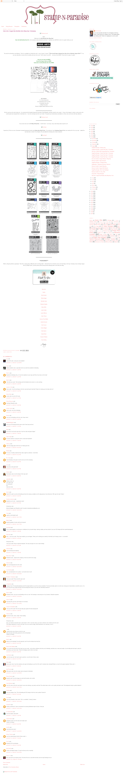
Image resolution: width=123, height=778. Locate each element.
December (94, 138)
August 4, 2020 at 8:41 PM (13, 643)
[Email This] (22, 350)
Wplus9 (116, 241)
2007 (92, 213)
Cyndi (7, 697)
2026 (92, 125)
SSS (117, 234)
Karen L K (8, 755)
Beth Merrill (8, 748)
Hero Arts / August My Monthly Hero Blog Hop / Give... (103, 175)
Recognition (17, 26)
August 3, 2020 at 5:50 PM (13, 405)
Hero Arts (17, 40)
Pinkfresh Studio (106, 230)
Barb (7, 429)
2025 (92, 127)
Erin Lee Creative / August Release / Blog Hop (101, 158)
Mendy (7, 415)
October (94, 142)
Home (2, 26)
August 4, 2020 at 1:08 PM (13, 610)
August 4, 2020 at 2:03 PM (13, 617)
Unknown (8, 548)
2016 (92, 196)
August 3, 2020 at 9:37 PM (13, 503)
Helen (7, 662)
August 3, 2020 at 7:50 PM (13, 440)
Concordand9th (92, 223)
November (94, 140)
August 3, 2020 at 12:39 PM (13, 362)
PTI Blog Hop (106, 229)
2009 (92, 209)
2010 (92, 208)
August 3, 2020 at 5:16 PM (13, 391)
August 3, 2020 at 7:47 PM (13, 426)
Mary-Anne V (9, 555)
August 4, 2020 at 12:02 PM (13, 589)
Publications (24, 26)
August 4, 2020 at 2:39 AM (13, 531)
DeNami (115, 223)
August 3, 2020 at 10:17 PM (13, 517)
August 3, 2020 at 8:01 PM (13, 447)
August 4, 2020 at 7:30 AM (13, 552)
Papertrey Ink (92, 230)
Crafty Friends (100, 223)
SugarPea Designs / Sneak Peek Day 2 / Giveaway (102, 155)
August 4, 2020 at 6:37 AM (13, 545)
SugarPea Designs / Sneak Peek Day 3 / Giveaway (102, 153)
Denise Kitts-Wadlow (10, 646)
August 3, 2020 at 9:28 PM (13, 495)
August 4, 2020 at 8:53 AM (13, 559)
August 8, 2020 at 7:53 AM (13, 738)
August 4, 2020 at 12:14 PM (13, 603)
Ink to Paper (96, 226)
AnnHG (7, 727)
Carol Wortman (9, 683)
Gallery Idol (105, 224)
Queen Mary (8, 394)
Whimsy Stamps (109, 241)
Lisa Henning (9, 569)
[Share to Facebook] (26, 350)
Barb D (7, 380)
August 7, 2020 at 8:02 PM (13, 724)
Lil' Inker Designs (107, 226)
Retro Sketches (109, 232)
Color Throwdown (114, 221)
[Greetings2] (44, 135)
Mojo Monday (113, 227)
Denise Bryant (9, 676)
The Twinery (107, 240)
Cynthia (7, 690)
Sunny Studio (113, 237)
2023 (92, 131)
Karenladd (8, 527)
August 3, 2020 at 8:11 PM (13, 454)
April (93, 183)
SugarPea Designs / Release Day (99, 147)
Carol (7, 513)
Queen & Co (100, 232)
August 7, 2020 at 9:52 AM (13, 694)
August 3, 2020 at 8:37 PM (13, 468)
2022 (92, 133)
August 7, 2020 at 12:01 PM (13, 708)
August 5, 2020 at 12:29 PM (13, 673)
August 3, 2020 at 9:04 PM (13, 488)
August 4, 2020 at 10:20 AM (13, 566)
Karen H (8, 592)
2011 (92, 206)
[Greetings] (44, 127)
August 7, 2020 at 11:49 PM (13, 731)
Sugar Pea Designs (99, 237)
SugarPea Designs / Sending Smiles (99, 162)
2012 (92, 204)
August (93, 146)
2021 (92, 135)
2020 (92, 136)
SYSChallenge (92, 235)
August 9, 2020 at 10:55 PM (13, 752)
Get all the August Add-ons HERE (43, 61)
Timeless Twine (115, 240)
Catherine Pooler (93, 221)
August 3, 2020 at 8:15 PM (13, 461)
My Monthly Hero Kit (24, 40)
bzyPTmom (8, 669)
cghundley (8, 479)
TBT (118, 237)
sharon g (8, 443)
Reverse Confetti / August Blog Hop (99, 166)
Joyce (7, 365)
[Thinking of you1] (44, 117)
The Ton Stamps (99, 240)
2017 (92, 195)
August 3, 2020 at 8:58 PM (13, 475)
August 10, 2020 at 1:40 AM (13, 759)
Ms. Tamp (8, 457)
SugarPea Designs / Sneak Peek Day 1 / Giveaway (102, 156)
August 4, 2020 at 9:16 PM (13, 651)
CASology (109, 220)
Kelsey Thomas (9, 734)
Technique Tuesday (110, 239)
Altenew (91, 220)
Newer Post (5, 764)
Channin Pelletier (43, 336)
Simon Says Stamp (102, 235)
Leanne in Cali (9, 387)
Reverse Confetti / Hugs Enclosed (99, 160)
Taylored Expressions (95, 239)
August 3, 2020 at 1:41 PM (13, 376)
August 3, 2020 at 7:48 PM (13, 433)
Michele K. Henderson (10, 576)
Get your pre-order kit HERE (44, 59)
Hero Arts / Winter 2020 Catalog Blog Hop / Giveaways (103, 151)
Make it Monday (98, 227)
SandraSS (8, 704)
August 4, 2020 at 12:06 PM (13, 596)
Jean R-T (8, 599)
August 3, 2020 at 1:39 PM (13, 369)
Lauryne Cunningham (10, 606)
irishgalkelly (8, 584)
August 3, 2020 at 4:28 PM (13, 383)
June (93, 179)
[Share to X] (25, 350)
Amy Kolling (98, 30)
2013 (92, 202)
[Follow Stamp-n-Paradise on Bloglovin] (95, 98)
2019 (92, 191)
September (94, 144)
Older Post (82, 764)
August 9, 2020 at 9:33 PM (13, 745)
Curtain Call (108, 223)
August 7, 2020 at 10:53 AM (13, 701)
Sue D (7, 741)
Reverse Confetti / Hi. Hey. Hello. (98, 171)
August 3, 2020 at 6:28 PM (13, 412)
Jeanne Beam (9, 718)
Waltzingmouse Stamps (99, 241)
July (93, 177)
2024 (92, 129)
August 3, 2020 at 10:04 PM (13, 510)
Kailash (7, 472)
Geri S (7, 492)
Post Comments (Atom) (14, 767)
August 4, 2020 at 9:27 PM (13, 658)
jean (7, 464)
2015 (92, 198)
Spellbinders (112, 235)
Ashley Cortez (9, 408)
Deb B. (7, 639)
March (93, 185)
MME (92, 227)
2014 (92, 200)
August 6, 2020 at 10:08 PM (13, 680)
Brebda (7, 450)
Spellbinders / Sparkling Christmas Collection (101, 164)
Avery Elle (98, 220)
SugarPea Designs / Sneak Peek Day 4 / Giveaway (102, 149)
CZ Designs (116, 220)
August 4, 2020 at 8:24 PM (13, 636)
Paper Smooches (114, 229)
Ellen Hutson (98, 224)
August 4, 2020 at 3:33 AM (13, 538)
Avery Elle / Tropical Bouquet (98, 173)
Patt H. (7, 373)
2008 (92, 211)
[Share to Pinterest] (28, 350)
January (94, 189)
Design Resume (9, 26)
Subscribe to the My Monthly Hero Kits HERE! (44, 62)
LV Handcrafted (9, 711)
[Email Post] (21, 350)
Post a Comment (6, 762)
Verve (90, 241)
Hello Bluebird (113, 224)
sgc (7, 358)
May (93, 181)
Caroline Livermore (10, 499)
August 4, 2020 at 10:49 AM (13, 573)
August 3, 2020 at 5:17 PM (13, 398)
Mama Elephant (106, 227)
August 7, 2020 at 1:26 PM (13, 715)
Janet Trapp (8, 436)
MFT (119, 226)
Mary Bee (8, 534)
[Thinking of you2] (44, 33)
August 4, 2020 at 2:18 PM (13, 626)
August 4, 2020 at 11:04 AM (13, 580)
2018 (92, 193)
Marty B (8, 520)
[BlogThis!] (24, 350)
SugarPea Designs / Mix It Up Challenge (100, 169)
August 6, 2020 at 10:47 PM (13, 687)
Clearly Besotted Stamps (104, 221)
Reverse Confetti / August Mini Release (100, 168)
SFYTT (111, 234)
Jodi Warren (8, 655)
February (94, 187)
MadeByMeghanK (10, 422)
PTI (99, 229)
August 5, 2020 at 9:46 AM (13, 666)
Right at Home (103, 234)
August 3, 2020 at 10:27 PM (13, 524)
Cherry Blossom (9, 401)
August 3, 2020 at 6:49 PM (13, 419)
